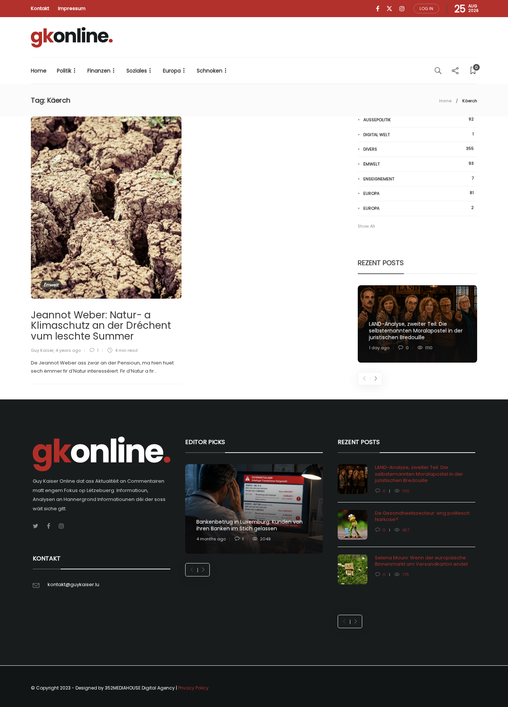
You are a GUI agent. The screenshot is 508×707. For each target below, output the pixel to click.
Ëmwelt (51, 285)
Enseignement (418, 179)
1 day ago (379, 348)
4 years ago (68, 350)
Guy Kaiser (42, 350)
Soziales (136, 70)
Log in (426, 9)
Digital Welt (418, 134)
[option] (417, 324)
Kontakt (40, 8)
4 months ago (211, 539)
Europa (172, 70)
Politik (64, 70)
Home (38, 70)
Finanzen (98, 70)
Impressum (72, 8)
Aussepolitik (418, 119)
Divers (418, 149)
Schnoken (209, 70)
